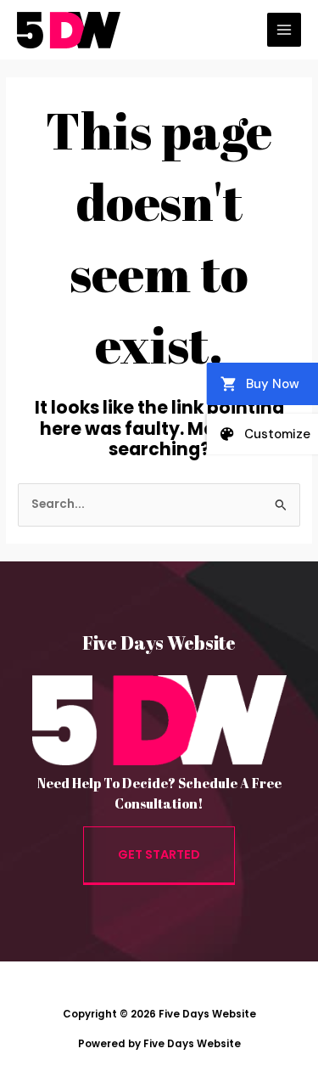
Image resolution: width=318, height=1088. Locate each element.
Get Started (159, 854)
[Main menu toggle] (284, 30)
